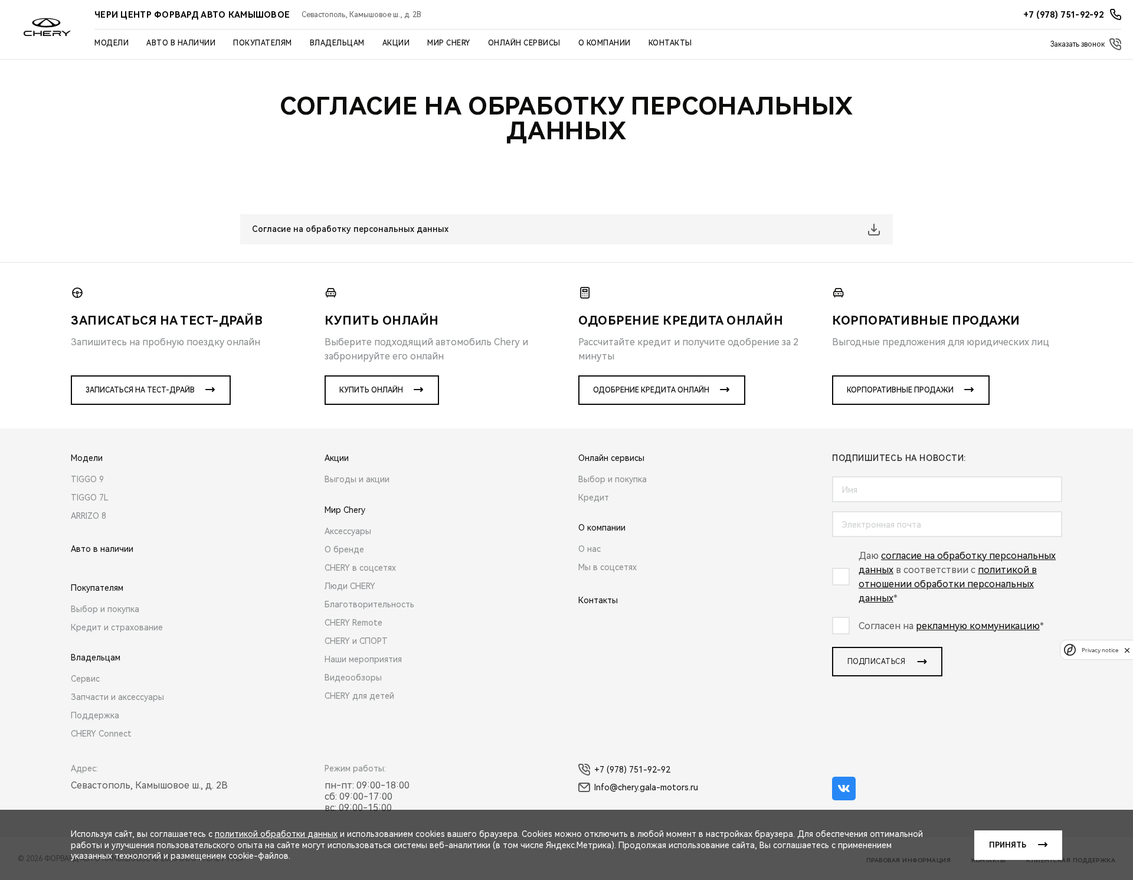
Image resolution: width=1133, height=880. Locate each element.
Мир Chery (448, 43)
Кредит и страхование (117, 627)
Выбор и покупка (105, 609)
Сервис (85, 678)
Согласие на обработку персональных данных (350, 229)
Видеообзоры (353, 677)
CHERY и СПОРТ (356, 641)
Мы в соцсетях (607, 567)
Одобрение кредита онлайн (651, 390)
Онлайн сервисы (524, 43)
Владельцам (337, 43)
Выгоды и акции (357, 479)
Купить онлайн (371, 390)
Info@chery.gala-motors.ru (646, 787)
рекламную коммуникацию (978, 626)
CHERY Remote (353, 622)
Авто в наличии (180, 43)
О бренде (344, 549)
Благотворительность (369, 604)
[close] (1127, 650)
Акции (396, 43)
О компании (604, 43)
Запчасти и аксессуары (117, 697)
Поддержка (95, 715)
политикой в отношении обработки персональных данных (948, 584)
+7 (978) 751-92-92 (632, 769)
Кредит (593, 497)
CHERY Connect (101, 733)
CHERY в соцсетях (360, 568)
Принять (1007, 845)
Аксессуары (348, 531)
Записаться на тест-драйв (140, 390)
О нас (589, 549)
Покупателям (262, 43)
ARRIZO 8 (88, 516)
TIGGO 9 (87, 479)
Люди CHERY (350, 586)
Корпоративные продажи (900, 390)
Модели (111, 43)
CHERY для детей (359, 696)
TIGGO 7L (90, 497)
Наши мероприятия (363, 659)
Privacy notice (1100, 650)
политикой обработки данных (276, 834)
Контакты (670, 43)
